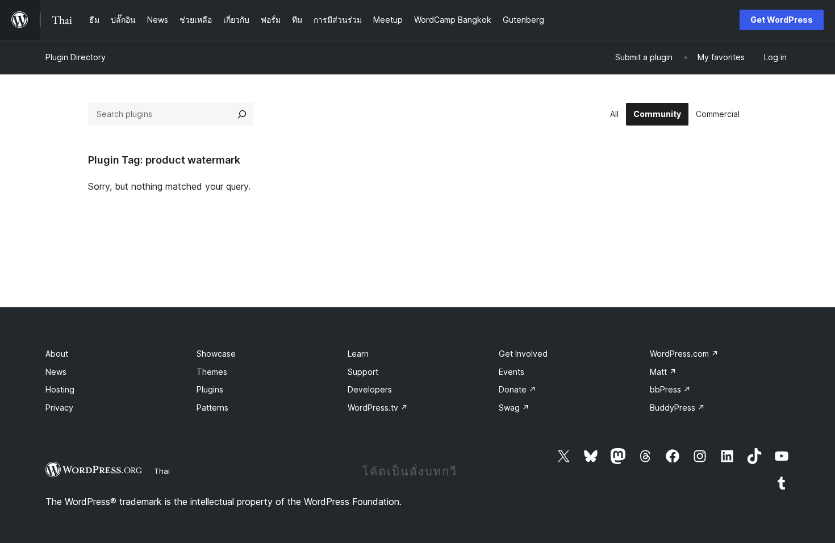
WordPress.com (684, 353)
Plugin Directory (75, 57)
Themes (212, 372)
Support (363, 372)
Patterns (212, 407)
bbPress (670, 389)
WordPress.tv (378, 407)
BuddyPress (677, 407)
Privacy (59, 407)
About (56, 353)
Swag (514, 407)
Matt (663, 372)
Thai (162, 470)
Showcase (216, 353)
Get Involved (523, 353)
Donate (517, 389)
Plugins (210, 389)
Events (511, 372)
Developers (370, 389)
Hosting (59, 389)
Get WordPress (781, 19)
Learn (358, 353)
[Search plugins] (242, 114)
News (55, 372)
